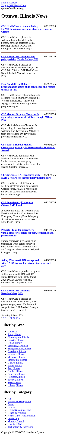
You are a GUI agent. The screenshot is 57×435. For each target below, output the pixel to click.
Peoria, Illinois (15, 365)
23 (17, 318)
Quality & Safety (16, 424)
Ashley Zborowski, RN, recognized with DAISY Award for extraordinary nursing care (26, 263)
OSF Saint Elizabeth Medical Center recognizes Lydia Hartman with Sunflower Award (28, 147)
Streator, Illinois (15, 379)
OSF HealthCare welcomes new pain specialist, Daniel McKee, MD (19, 58)
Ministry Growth (16, 421)
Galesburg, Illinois (17, 351)
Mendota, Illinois (16, 357)
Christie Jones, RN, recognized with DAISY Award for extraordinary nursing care (26, 176)
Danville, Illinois (16, 340)
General (12, 407)
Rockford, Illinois (16, 376)
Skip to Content (9, 2)
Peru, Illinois (14, 368)
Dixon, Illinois (15, 343)
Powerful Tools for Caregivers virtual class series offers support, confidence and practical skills (27, 233)
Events (11, 404)
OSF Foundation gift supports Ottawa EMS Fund (17, 204)
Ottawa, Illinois (15, 362)
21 (11, 318)
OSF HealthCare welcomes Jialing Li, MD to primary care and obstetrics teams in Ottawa (26, 29)
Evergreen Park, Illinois (19, 348)
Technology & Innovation (20, 427)
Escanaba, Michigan (18, 345)
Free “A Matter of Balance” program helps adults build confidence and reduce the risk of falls (28, 87)
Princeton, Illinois (16, 374)
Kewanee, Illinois (16, 354)
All (9, 398)
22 (14, 318)
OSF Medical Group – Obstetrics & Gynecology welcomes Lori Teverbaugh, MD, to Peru (26, 117)
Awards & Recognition (19, 401)
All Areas (12, 331)
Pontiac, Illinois (15, 371)
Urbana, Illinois (15, 385)
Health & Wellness (17, 412)
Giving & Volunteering (19, 410)
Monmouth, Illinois (17, 359)
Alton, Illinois (14, 334)
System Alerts (14, 382)
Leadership (13, 418)
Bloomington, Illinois (18, 337)
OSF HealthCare (13, 5)
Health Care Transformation (21, 415)
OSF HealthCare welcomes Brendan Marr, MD (15, 292)
